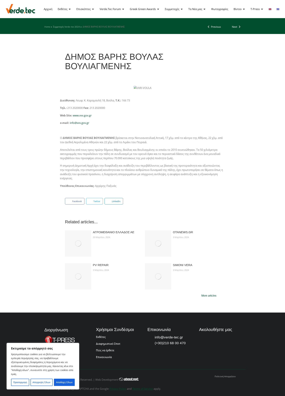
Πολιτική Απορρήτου (225, 376)
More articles (208, 295)
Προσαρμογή (20, 382)
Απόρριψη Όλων (41, 382)
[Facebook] (202, 338)
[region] (43, 366)
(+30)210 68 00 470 (170, 343)
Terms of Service (142, 389)
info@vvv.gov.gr (79, 123)
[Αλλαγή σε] (270, 9)
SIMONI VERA (182, 265)
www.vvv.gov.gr (82, 115)
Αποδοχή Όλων (64, 382)
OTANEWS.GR (183, 232)
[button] (74, 201)
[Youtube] (210, 338)
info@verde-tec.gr (169, 337)
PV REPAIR (101, 265)
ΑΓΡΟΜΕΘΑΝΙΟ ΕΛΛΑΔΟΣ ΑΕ (113, 232)
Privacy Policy (117, 389)
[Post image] (78, 243)
